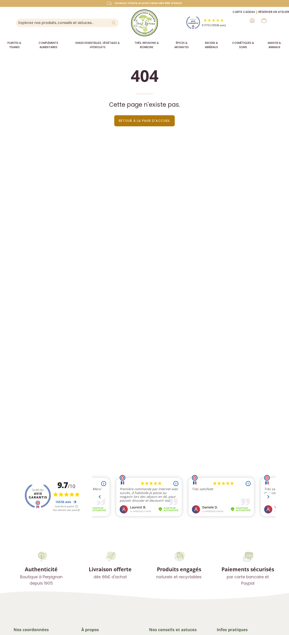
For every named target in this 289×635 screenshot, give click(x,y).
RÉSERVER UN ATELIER (273, 12)
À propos (90, 629)
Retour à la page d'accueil (144, 120)
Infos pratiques (232, 629)
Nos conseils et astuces (173, 629)
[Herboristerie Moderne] (144, 22)
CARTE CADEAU (244, 12)
